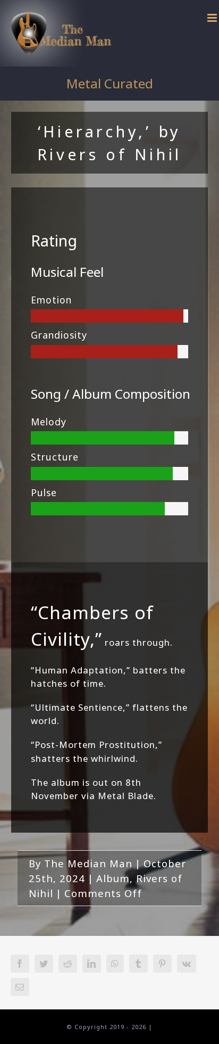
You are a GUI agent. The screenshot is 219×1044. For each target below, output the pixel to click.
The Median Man (88, 863)
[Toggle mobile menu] (213, 17)
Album (113, 878)
